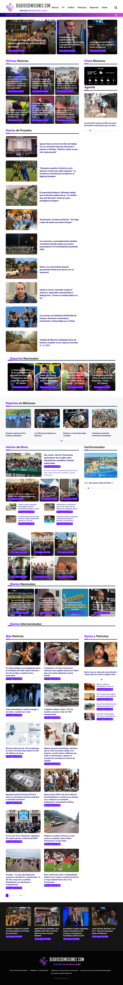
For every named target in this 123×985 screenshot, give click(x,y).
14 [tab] (106, 131)
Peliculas (82, 7)
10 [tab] (100, 131)
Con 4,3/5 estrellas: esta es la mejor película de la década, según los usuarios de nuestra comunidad (41, 15)
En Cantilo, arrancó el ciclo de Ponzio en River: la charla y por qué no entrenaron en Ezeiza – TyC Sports (75, 378)
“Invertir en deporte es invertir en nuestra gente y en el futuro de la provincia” (27, 43)
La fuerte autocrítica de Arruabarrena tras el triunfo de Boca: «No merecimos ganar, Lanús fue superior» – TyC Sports (21, 376)
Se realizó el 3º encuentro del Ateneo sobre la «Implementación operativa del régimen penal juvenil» (99, 484)
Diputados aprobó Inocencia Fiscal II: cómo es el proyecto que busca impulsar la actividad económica (22, 797)
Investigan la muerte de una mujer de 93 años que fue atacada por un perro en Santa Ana (17, 113)
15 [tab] (108, 131)
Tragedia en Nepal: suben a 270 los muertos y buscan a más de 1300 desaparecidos (58, 711)
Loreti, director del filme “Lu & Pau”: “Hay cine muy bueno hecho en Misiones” (102, 44)
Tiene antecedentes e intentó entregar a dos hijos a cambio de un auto (22, 710)
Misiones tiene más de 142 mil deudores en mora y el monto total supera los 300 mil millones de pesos (22, 750)
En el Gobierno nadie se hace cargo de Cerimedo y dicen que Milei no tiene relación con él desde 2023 (102, 606)
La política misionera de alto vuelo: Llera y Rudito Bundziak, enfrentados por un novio (69, 494)
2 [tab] (87, 131)
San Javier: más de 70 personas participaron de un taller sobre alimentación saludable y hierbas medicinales (59, 459)
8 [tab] (97, 131)
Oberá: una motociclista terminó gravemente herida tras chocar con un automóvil (57, 270)
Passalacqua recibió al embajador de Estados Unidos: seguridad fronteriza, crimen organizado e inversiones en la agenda (19, 571)
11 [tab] (101, 131)
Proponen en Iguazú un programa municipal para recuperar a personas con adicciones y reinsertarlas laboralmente (67, 519)
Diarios (55, 7)
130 (21, 895)
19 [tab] (115, 131)
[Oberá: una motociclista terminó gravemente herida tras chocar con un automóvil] (21, 268)
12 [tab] (103, 131)
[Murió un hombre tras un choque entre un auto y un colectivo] (19, 544)
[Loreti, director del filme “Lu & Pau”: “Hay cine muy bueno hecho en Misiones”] (102, 37)
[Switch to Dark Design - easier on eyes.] (115, 15)
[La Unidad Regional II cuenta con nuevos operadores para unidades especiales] (42, 544)
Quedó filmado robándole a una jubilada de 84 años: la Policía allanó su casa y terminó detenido (46, 932)
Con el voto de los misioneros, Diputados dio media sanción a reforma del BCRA (23, 837)
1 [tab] (85, 131)
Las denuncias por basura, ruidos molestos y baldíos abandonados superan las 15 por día (28, 519)
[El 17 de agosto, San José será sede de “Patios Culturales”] (100, 105)
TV (63, 7)
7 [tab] (95, 131)
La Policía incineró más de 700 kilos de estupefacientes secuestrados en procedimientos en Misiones (65, 572)
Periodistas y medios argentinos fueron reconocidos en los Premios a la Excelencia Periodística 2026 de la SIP (71, 42)
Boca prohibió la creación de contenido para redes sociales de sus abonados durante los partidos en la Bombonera (21, 604)
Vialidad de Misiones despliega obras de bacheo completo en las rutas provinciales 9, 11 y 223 (59, 342)
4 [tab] (90, 131)
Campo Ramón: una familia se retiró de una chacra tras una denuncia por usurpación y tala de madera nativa (67, 507)
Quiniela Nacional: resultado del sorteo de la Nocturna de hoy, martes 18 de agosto (75, 606)
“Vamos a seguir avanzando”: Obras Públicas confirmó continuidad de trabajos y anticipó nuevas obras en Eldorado (29, 507)
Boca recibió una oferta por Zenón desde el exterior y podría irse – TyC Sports (48, 378)
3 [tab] (88, 131)
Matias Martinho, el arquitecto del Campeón (46, 434)
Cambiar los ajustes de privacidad (64, 970)
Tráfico (71, 7)
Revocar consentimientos (61, 973)
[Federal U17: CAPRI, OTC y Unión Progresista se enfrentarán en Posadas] (104, 418)
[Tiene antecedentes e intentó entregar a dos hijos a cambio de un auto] (23, 695)
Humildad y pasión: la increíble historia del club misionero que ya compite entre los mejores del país (75, 434)
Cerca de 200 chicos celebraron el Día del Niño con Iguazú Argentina (21, 495)
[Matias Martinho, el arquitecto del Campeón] (47, 418)
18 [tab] (113, 131)
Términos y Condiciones (39, 970)
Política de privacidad (18, 970)
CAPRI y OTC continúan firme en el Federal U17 (18, 434)
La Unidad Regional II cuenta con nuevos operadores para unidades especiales (42, 548)
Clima (105, 7)
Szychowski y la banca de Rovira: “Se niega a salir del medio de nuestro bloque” (59, 221)
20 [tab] (116, 131)
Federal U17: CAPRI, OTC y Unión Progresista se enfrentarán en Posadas (102, 434)
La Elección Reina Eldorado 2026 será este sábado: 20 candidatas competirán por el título (42, 572)
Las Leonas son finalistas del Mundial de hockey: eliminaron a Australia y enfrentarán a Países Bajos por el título (58, 318)
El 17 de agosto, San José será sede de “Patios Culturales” (99, 124)
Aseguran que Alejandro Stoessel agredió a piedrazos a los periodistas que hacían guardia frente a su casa (66, 112)
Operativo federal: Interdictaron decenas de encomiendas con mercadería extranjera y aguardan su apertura (66, 547)
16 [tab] (110, 131)
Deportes (94, 7)
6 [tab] (93, 131)
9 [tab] (98, 131)
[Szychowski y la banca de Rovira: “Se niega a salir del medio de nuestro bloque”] (21, 219)
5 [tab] (92, 131)
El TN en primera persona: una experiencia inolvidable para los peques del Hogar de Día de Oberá (49, 494)
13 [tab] (105, 131)
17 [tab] (111, 131)
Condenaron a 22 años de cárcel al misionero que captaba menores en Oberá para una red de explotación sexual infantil (61, 672)
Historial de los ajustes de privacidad (95, 970)
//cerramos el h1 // (28, 7)
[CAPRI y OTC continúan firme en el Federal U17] (18, 418)
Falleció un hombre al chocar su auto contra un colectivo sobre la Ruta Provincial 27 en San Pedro (59, 838)
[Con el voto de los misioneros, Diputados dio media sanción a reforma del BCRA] (23, 821)
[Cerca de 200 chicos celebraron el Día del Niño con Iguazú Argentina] (22, 490)
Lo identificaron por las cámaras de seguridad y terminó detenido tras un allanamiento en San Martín (41, 83)
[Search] (115, 7)
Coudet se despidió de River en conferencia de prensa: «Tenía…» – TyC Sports (102, 379)
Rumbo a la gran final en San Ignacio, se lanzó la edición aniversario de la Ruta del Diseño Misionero (67, 84)
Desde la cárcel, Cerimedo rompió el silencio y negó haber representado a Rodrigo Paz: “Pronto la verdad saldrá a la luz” (58, 294)
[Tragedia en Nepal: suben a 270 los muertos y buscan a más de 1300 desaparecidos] (61, 695)
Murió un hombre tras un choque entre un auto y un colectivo (19, 548)
